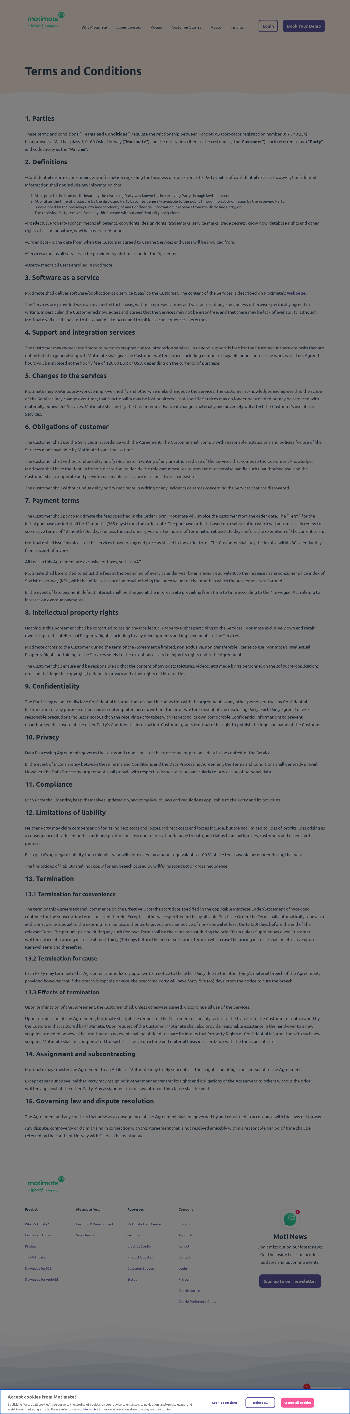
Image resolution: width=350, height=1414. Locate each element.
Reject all (260, 1402)
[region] (175, 1401)
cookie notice (88, 1409)
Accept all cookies (297, 1402)
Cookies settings (224, 1402)
